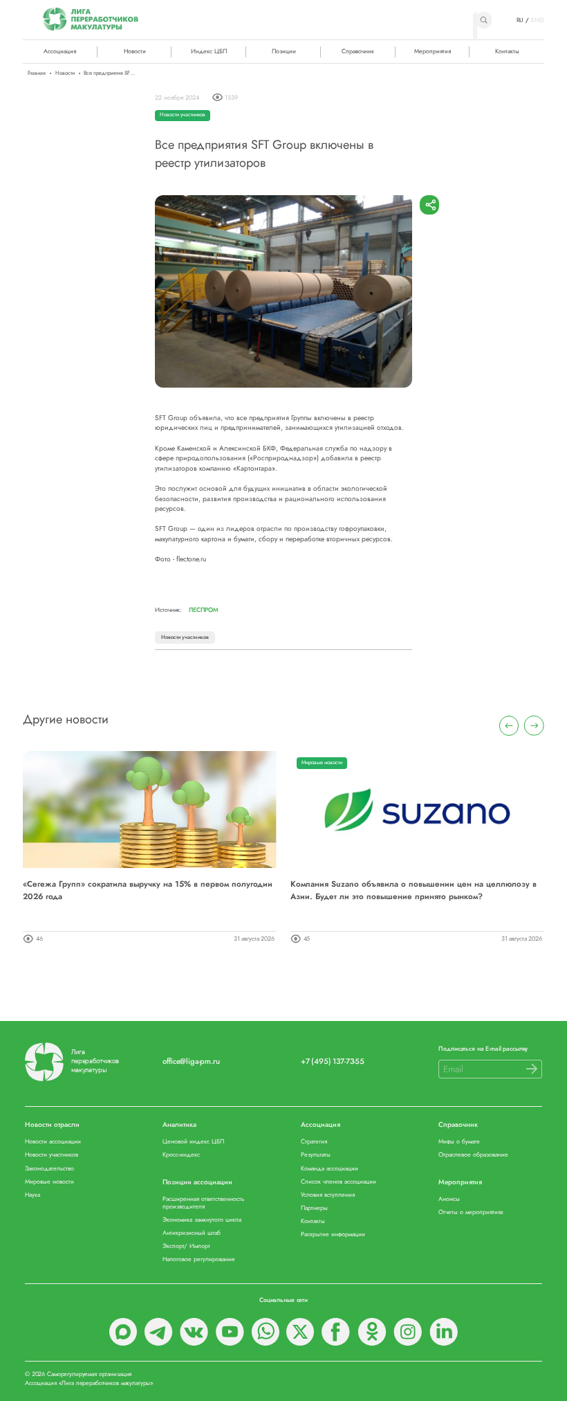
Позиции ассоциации (197, 1182)
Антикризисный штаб (191, 1233)
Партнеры (314, 1208)
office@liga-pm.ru (190, 1061)
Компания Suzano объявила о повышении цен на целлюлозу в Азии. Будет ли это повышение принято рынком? (413, 890)
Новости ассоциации (53, 1142)
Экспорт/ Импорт (186, 1246)
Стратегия (314, 1142)
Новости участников (182, 114)
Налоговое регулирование (198, 1259)
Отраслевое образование (473, 1155)
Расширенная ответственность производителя (203, 1202)
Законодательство (49, 1169)
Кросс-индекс (181, 1155)
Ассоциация (320, 1125)
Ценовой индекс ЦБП (193, 1142)
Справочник (358, 51)
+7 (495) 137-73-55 (332, 1061)
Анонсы (449, 1199)
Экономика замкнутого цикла (201, 1220)
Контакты (507, 51)
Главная (37, 73)
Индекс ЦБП (209, 51)
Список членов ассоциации (338, 1182)
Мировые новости (321, 762)
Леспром (204, 610)
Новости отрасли (52, 1125)
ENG (537, 20)
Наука (32, 1195)
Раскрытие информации (333, 1234)
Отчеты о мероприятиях (470, 1212)
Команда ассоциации (329, 1169)
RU (520, 20)
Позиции (284, 51)
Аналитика (179, 1125)
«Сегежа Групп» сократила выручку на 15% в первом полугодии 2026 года (147, 890)
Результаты (316, 1155)
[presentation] (509, 726)
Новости (135, 51)
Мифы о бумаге (459, 1142)
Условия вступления (328, 1195)
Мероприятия (432, 51)
